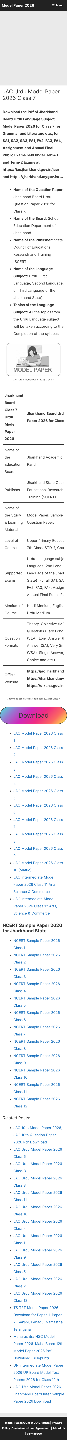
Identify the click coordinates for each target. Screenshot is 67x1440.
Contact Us (34, 1433)
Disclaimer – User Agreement (31, 1428)
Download (34, 715)
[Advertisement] (33, 48)
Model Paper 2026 (18, 5)
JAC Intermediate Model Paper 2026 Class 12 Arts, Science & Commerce (35, 906)
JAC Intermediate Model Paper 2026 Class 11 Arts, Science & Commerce (35, 884)
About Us (59, 1428)
